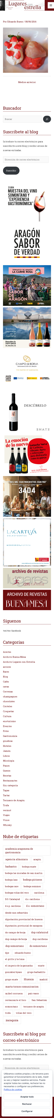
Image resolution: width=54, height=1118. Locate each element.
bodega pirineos (32, 879)
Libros (6, 755)
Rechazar (27, 1104)
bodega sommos (32, 886)
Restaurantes (10, 780)
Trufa (6, 805)
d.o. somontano (35, 905)
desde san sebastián (16, 912)
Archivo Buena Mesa (14, 656)
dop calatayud (39, 932)
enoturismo (9, 721)
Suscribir (11, 170)
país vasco (33, 993)
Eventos (7, 726)
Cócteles (7, 706)
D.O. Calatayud (12, 899)
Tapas (6, 790)
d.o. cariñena (32, 899)
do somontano (38, 945)
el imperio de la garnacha (19, 965)
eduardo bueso (23, 952)
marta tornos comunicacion (22, 986)
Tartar (6, 795)
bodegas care (11, 886)
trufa (7, 1012)
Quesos (6, 770)
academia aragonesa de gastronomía (19, 850)
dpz (7, 952)
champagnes (10, 696)
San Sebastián (39, 1000)
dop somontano (14, 945)
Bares (6, 671)
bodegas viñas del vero (17, 892)
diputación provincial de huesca (24, 919)
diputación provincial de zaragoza (23, 925)
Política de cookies (13, 1089)
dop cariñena (40, 939)
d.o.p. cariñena (13, 906)
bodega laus (11, 879)
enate (41, 965)
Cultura (7, 716)
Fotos (6, 731)
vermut (7, 810)
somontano (11, 1006)
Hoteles (7, 746)
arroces (7, 666)
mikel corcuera (14, 993)
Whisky (7, 825)
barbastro (10, 866)
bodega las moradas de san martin (23, 873)
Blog (5, 676)
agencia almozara (16, 859)
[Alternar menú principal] (51, 5)
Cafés (6, 681)
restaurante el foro (15, 1000)
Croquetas (8, 711)
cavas (6, 686)
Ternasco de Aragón (14, 800)
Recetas (7, 775)
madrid (43, 979)
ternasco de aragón (33, 1006)
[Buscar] (47, 119)
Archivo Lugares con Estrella (19, 661)
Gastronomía (10, 736)
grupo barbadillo (36, 972)
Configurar (27, 1111)
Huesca (29, 979)
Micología (8, 760)
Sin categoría (10, 785)
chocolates (9, 701)
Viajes (6, 815)
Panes (6, 765)
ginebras (8, 741)
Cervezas (8, 691)
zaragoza (12, 1020)
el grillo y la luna (14, 959)
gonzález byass (13, 972)
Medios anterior (27, 82)
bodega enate (29, 866)
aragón (37, 859)
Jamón (7, 751)
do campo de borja (15, 932)
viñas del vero (24, 1012)
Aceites (7, 652)
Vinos (6, 820)
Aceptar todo (27, 1096)
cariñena (39, 892)
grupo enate (11, 979)
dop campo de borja (16, 939)
